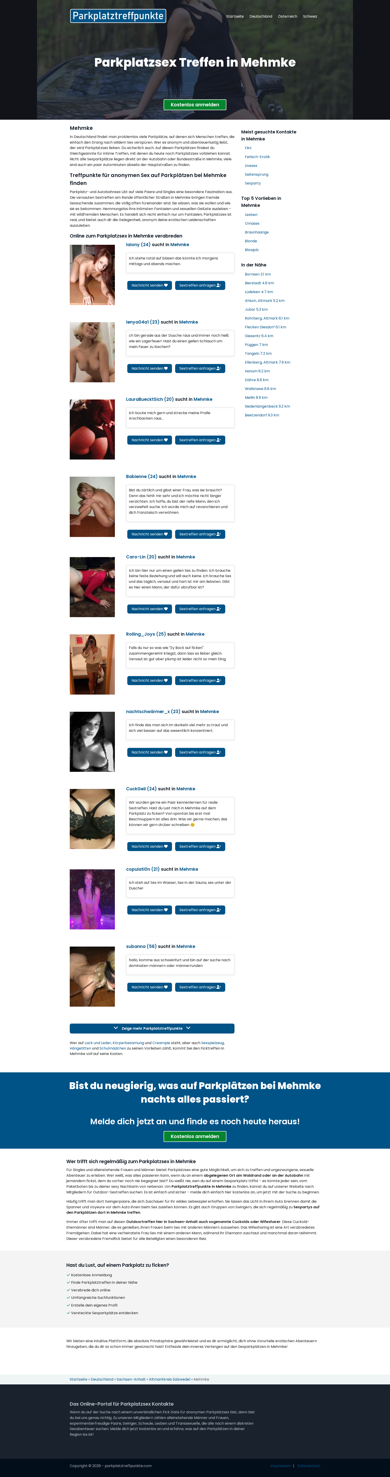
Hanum (257, 371)
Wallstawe (260, 388)
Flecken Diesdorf (265, 327)
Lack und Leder (98, 1042)
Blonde (251, 241)
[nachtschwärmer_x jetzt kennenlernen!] (92, 742)
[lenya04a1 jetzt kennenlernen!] (92, 352)
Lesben (251, 214)
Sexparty (253, 183)
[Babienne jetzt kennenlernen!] (92, 507)
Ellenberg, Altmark (267, 362)
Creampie (161, 1042)
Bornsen (258, 274)
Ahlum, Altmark (265, 300)
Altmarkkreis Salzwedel (169, 1379)
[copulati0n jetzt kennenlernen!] (92, 899)
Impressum (281, 1465)
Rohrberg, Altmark (267, 318)
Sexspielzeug (212, 1042)
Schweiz (310, 16)
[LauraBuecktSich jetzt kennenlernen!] (92, 429)
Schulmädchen (113, 1048)
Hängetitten (80, 1048)
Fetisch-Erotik (257, 156)
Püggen (256, 344)
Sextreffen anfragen (197, 285)
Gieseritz (259, 335)
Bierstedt (259, 283)
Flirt (248, 148)
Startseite (235, 16)
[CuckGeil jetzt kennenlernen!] (92, 819)
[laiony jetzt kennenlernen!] (92, 275)
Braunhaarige (257, 232)
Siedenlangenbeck (267, 406)
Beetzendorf (262, 415)
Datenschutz (308, 1465)
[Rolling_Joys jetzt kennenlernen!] (92, 664)
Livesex (251, 165)
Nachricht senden (148, 285)
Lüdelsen (259, 291)
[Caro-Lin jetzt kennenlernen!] (92, 587)
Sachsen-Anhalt (131, 1379)
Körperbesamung (128, 1042)
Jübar (256, 309)
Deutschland (261, 16)
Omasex (252, 223)
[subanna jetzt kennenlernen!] (92, 977)
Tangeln (258, 353)
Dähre (257, 380)
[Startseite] (118, 16)
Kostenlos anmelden (195, 104)
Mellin (256, 397)
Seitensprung (256, 174)
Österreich (287, 16)
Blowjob (252, 249)
